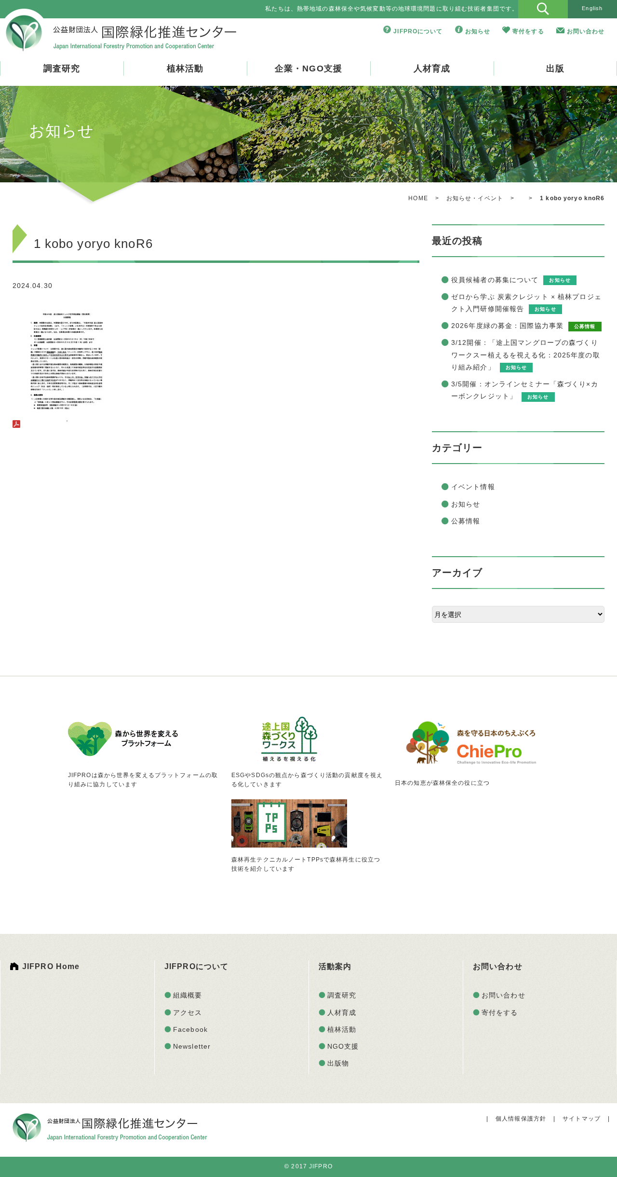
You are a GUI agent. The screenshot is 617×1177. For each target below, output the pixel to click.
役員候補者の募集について (494, 280)
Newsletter (192, 1046)
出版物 (338, 1063)
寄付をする (528, 31)
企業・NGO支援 (308, 68)
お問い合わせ (586, 31)
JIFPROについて (418, 31)
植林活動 (185, 68)
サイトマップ (582, 1118)
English (592, 8)
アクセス (187, 1012)
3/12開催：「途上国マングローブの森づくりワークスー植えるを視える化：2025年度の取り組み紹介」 (525, 354)
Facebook (190, 1029)
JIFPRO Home (51, 966)
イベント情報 (473, 487)
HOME (418, 198)
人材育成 (432, 68)
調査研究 (61, 68)
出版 (555, 68)
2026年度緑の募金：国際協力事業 (507, 325)
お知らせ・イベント (474, 198)
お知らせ (477, 31)
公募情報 (465, 521)
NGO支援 (343, 1046)
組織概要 (187, 995)
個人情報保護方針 (521, 1118)
